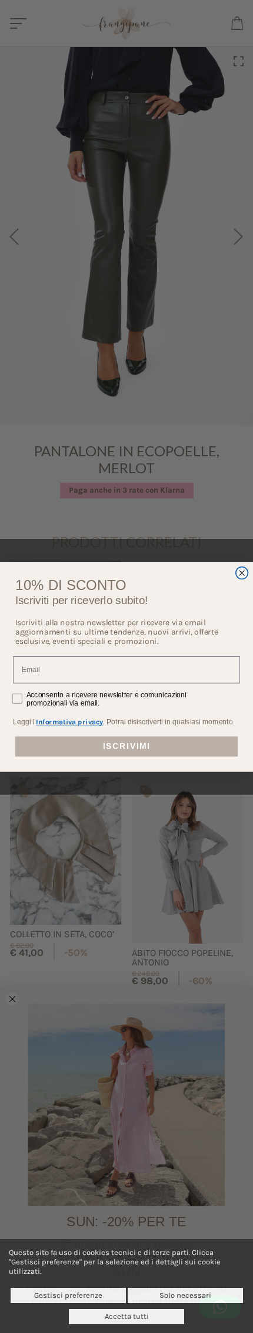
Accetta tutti (127, 1316)
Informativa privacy (69, 721)
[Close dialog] (242, 573)
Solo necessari (185, 1295)
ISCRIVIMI (126, 745)
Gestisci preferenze (68, 1295)
